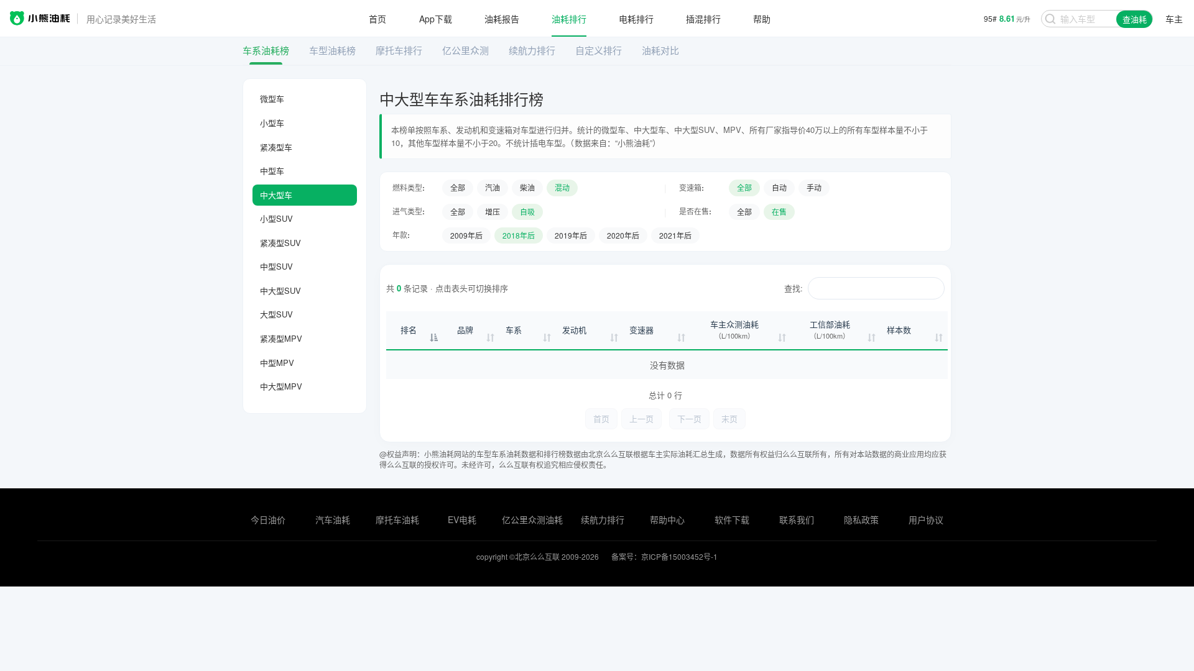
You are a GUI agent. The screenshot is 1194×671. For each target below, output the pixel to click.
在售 (779, 211)
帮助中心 (667, 519)
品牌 (465, 330)
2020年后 (623, 235)
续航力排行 (532, 50)
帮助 (762, 18)
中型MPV (277, 362)
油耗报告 (501, 18)
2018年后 (518, 235)
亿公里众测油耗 (532, 519)
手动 (814, 187)
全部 (457, 187)
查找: (793, 288)
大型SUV (276, 314)
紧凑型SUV (280, 243)
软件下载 (732, 519)
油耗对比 (660, 50)
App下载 (435, 18)
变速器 (641, 330)
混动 (562, 187)
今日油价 (268, 519)
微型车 (272, 98)
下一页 (689, 418)
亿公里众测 (465, 50)
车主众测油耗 (734, 329)
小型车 (272, 123)
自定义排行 (598, 50)
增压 (492, 211)
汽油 (492, 187)
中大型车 (276, 195)
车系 (514, 330)
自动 (779, 187)
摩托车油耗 (397, 519)
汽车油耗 (332, 519)
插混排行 (703, 18)
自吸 (527, 211)
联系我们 (796, 519)
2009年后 (466, 235)
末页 (729, 418)
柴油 (527, 187)
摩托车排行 (399, 50)
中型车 (272, 170)
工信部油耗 (830, 329)
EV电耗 (462, 519)
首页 (377, 18)
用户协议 (926, 519)
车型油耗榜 (332, 50)
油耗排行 (569, 18)
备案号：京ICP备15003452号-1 (664, 556)
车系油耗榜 (266, 50)
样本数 (899, 330)
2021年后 (675, 235)
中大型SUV (280, 290)
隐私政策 (861, 519)
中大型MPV (281, 386)
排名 (408, 330)
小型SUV (276, 218)
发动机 (574, 330)
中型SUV (276, 266)
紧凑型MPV (281, 338)
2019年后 (571, 235)
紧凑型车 (276, 147)
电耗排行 (636, 18)
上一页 (641, 418)
